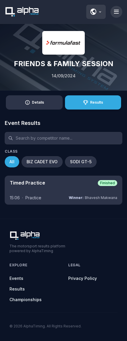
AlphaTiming (34, 326)
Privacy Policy (82, 278)
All (11, 161)
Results (17, 288)
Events (16, 278)
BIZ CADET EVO (42, 161)
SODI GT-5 (81, 161)
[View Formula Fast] (63, 43)
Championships (25, 299)
